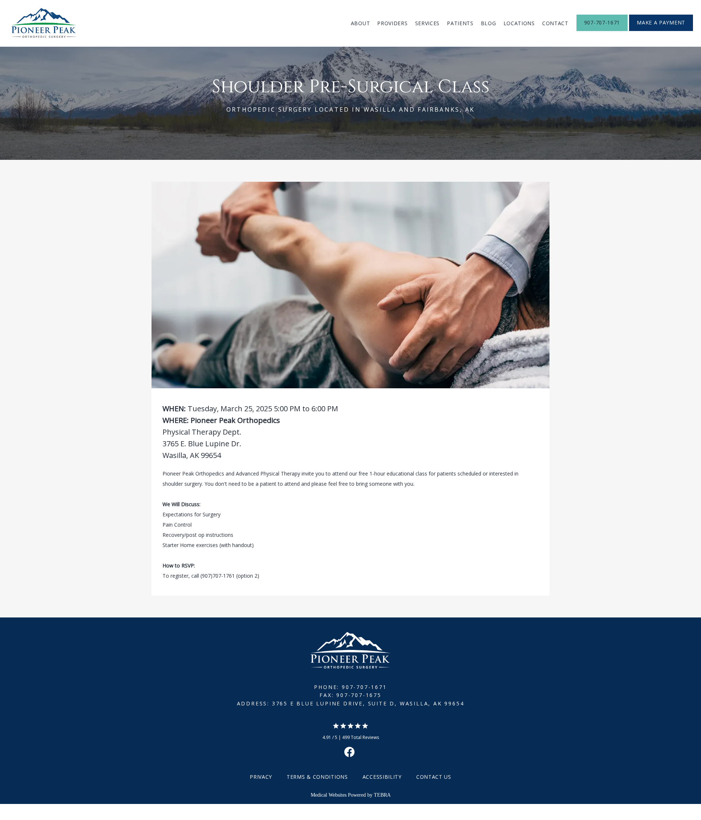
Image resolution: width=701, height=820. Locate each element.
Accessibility (382, 776)
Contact (555, 23)
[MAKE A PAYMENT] (661, 30)
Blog (488, 23)
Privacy (261, 776)
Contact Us (433, 776)
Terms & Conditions (317, 776)
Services (427, 23)
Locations (519, 23)
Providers (392, 23)
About (360, 23)
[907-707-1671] (602, 30)
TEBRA (382, 795)
